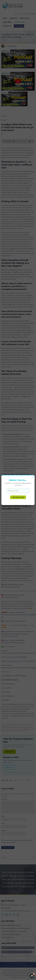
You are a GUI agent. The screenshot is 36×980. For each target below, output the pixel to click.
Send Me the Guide (18, 497)
